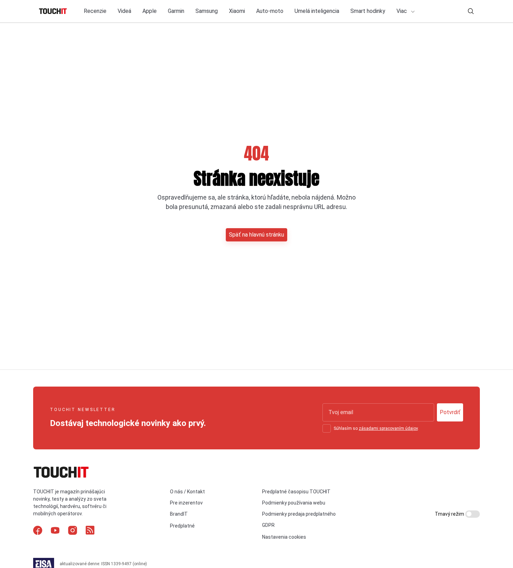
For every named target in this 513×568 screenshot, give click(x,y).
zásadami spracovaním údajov (388, 428)
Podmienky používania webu (293, 503)
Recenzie (95, 11)
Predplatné (182, 526)
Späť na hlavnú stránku (256, 234)
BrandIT (179, 514)
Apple (149, 11)
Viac (402, 11)
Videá (124, 11)
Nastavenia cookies (284, 537)
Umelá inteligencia (317, 11)
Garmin (176, 11)
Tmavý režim (450, 514)
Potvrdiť (450, 412)
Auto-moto (269, 11)
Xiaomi (237, 11)
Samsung (206, 11)
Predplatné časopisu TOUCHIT (296, 491)
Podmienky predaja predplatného (299, 514)
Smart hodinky (367, 11)
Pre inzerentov (186, 503)
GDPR (268, 525)
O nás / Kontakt (187, 491)
